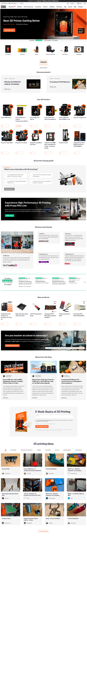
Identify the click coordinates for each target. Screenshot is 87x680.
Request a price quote (12, 345)
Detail (19, 125)
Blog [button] (75, 6)
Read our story (81, 348)
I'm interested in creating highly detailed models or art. (16, 181)
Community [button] (59, 6)
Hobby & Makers (67, 450)
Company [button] (80, 6)
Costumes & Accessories (26, 450)
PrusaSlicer (79, 54)
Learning (57, 450)
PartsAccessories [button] (28, 6)
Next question (9, 189)
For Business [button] (38, 6)
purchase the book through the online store (45, 420)
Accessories (65, 54)
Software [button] (45, 6)
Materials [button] (19, 6)
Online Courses (43, 67)
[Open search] (68, 3)
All (5, 450)
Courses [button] (70, 6)
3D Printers (8, 54)
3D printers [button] (12, 6)
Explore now (9, 215)
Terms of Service (67, 429)
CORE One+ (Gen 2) (47, 0)
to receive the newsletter (49, 423)
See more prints (43, 531)
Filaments (22, 54)
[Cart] (84, 3)
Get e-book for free (42, 426)
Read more (7, 89)
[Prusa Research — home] (3, 7)
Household (47, 450)
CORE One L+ (55, 0)
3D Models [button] (52, 6)
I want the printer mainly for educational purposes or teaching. (42, 181)
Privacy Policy (60, 429)
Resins (36, 54)
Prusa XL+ (39, 0)
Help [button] (65, 6)
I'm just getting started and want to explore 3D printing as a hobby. (15, 175)
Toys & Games (78, 450)
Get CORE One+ (9, 30)
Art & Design (13, 450)
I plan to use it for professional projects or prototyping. (42, 175)
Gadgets (39, 450)
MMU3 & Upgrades (50, 54)
